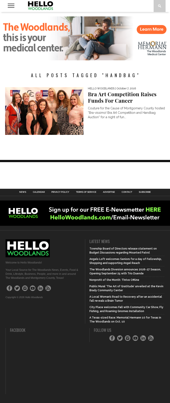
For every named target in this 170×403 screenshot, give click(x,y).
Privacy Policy (60, 192)
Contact (127, 192)
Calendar (39, 192)
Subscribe (145, 192)
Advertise (109, 192)
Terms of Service (86, 192)
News (22, 192)
